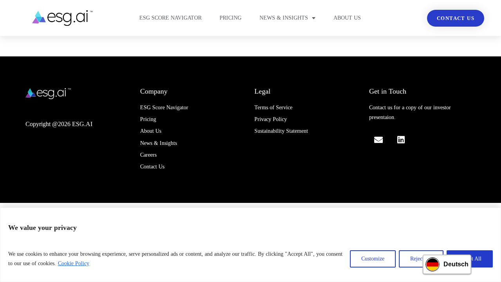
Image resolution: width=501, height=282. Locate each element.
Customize (372, 259)
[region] (250, 245)
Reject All (421, 259)
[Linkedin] (400, 139)
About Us (347, 18)
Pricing (230, 18)
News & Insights (284, 18)
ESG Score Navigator (170, 18)
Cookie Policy (73, 263)
